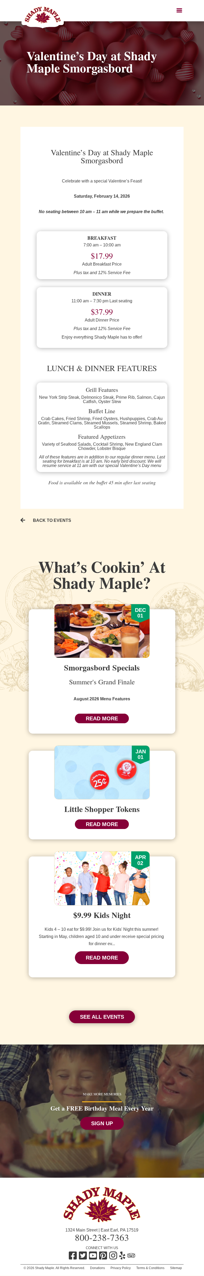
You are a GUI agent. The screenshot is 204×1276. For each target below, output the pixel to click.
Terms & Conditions (150, 1268)
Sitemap (176, 1268)
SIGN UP (102, 1123)
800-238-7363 (102, 1237)
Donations (97, 1268)
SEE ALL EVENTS (102, 1017)
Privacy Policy (120, 1268)
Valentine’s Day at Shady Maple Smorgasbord (92, 62)
